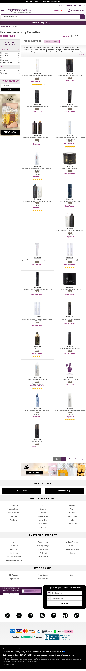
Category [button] (4, 49)
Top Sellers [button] (76, 36)
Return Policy (43, 542)
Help (79, 5)
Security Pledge (43, 546)
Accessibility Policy (14, 557)
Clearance (43, 524)
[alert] (59, 10)
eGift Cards (13, 553)
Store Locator (43, 557)
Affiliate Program (72, 542)
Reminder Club (43, 579)
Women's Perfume (13, 509)
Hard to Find (72, 524)
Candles (72, 513)
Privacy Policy (19, 652)
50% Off (43, 505)
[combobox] (43, 16)
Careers (72, 553)
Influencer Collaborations (14, 560)
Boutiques (13, 520)
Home (2, 27)
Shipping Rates (42, 549)
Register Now (14, 579)
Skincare (43, 513)
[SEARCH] (82, 16)
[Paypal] (38, 631)
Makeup (72, 509)
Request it (37, 144)
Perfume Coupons (72, 549)
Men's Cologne (13, 513)
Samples (43, 509)
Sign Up (10, 89)
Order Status (71, 5)
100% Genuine (43, 553)
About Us (13, 549)
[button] (3, 10)
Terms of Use (8, 652)
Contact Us (14, 546)
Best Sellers (43, 520)
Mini (72, 520)
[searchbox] (40, 16)
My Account (13, 575)
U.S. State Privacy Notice (35, 652)
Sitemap (72, 546)
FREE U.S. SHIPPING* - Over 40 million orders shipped (43, 1)
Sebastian (52, 41)
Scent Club (43, 527)
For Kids (72, 505)
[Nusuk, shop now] (10, 116)
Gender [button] (4, 67)
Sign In (61, 5)
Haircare (8, 27)
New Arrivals (72, 516)
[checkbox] (10, 53)
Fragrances (13, 505)
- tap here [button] (43, 23)
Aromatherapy (43, 516)
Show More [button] (82, 54)
